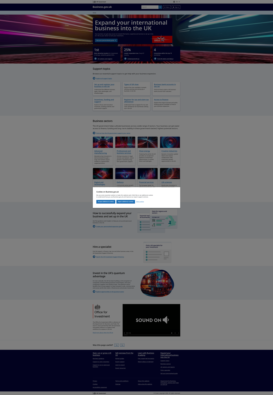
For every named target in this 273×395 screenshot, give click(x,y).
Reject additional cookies (125, 201)
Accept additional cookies (106, 201)
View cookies (140, 201)
